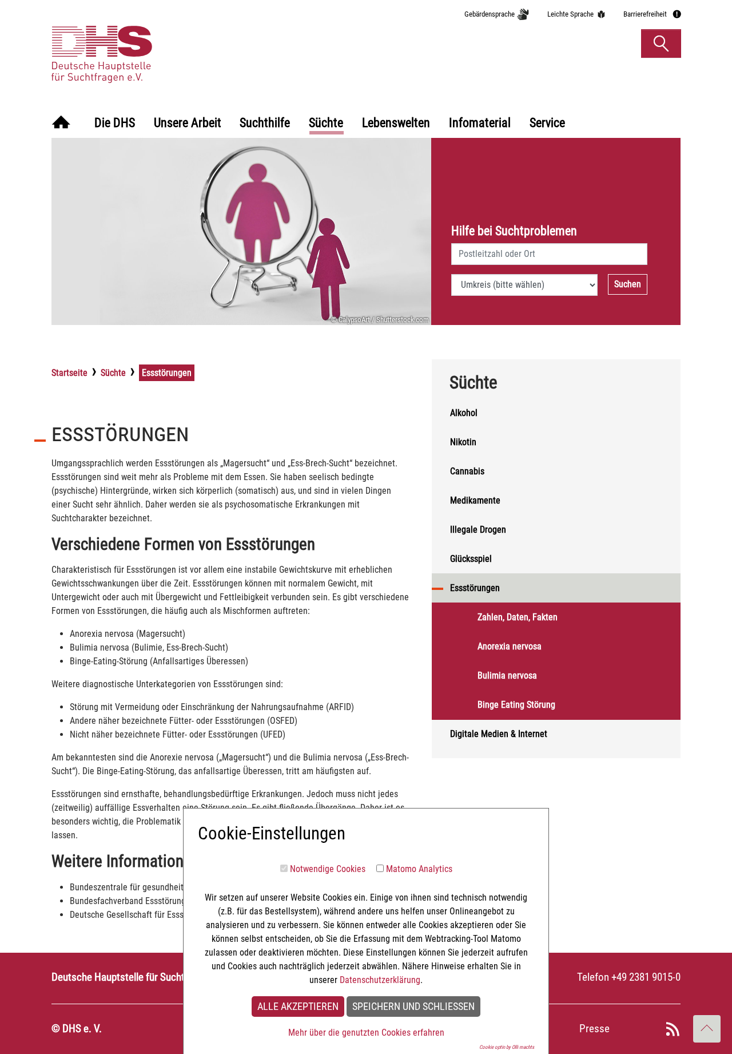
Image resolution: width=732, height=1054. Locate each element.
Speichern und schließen (413, 1006)
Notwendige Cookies (327, 868)
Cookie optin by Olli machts (506, 1047)
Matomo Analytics (419, 868)
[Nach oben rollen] (707, 1029)
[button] (661, 43)
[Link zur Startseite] (156, 43)
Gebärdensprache (489, 14)
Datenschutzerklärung (380, 979)
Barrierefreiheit (645, 14)
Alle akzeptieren (298, 1006)
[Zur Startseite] (61, 123)
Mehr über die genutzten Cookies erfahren (366, 1032)
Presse (594, 1028)
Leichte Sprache (570, 14)
